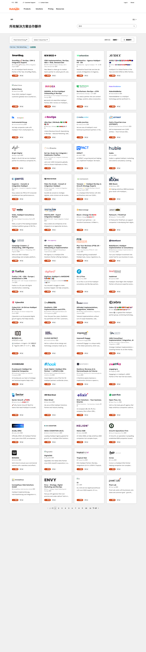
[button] (135, 19)
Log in (125, 2)
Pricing (50, 9)
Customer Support (30, 2)
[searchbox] (107, 26)
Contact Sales (44, 2)
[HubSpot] (14, 8)
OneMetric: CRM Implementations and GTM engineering (54, 308)
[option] (20, 40)
